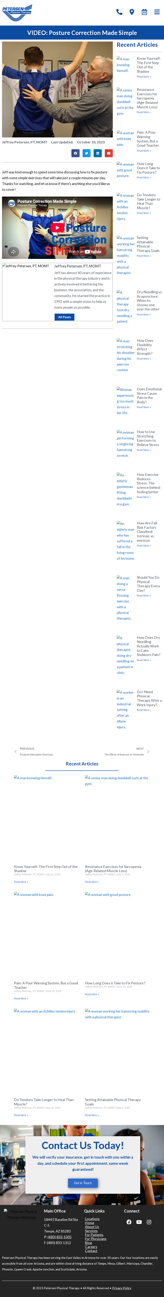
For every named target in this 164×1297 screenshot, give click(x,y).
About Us (92, 1227)
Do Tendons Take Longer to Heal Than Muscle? (148, 201)
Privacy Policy (121, 1288)
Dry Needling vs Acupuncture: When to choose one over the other (149, 300)
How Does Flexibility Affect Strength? (145, 347)
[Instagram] (149, 1222)
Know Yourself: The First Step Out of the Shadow (149, 65)
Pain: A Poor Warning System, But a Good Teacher (148, 138)
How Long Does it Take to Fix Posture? (148, 167)
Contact (91, 1251)
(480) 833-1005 (60, 1237)
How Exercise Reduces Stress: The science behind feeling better (148, 483)
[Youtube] (139, 1222)
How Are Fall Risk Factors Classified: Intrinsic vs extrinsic (147, 531)
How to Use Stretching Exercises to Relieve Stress (148, 438)
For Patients (94, 1235)
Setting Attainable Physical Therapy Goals (148, 244)
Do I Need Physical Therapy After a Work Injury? (149, 698)
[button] (75, 153)
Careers (91, 1247)
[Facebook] (129, 1222)
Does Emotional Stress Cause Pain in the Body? (149, 395)
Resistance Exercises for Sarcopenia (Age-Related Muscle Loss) (147, 98)
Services (91, 1231)
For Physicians (95, 1239)
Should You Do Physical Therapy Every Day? (148, 583)
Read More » (144, 76)
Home (89, 1223)
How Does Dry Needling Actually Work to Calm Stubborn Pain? (148, 646)
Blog (88, 1243)
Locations (92, 1219)
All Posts (64, 317)
